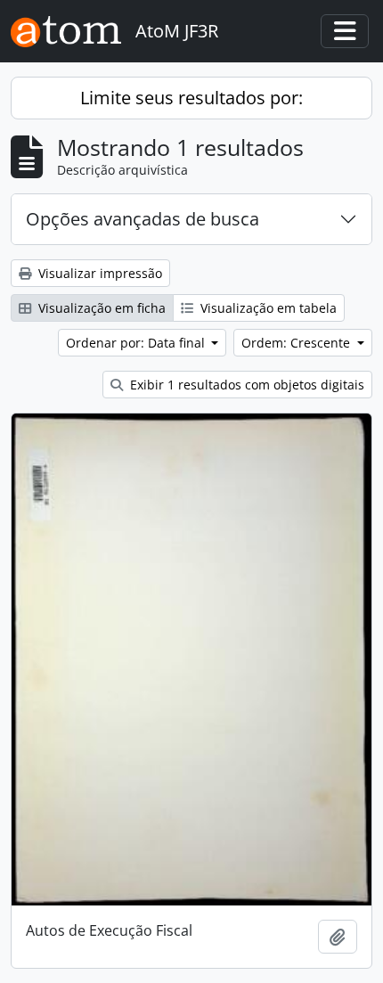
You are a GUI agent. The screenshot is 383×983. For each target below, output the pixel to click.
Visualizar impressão (98, 273)
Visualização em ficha (100, 307)
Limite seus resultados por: (191, 98)
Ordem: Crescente (297, 342)
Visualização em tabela (267, 307)
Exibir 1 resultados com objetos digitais (245, 384)
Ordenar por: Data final (137, 342)
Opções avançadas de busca (142, 219)
